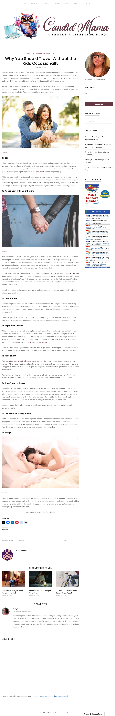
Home (26, 3)
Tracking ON (104, 267)
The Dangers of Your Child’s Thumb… (96, 259)
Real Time (97, 267)
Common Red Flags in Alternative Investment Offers (97, 138)
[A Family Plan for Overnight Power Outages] (40, 579)
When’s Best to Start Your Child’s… (95, 248)
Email (88, 94)
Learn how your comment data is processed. (50, 696)
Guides (65, 3)
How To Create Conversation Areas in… (97, 253)
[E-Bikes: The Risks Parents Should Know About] (68, 579)
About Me (76, 3)
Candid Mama (7, 541)
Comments (20, 541)
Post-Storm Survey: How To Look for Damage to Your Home (98, 145)
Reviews (34, 3)
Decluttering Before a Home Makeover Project (99, 168)
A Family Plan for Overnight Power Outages (40, 592)
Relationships (48, 53)
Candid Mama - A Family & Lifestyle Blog (97, 232)
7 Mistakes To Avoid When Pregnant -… (97, 227)
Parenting (38, 53)
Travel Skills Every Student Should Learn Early (12, 592)
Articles (44, 3)
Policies (87, 3)
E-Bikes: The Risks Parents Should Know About (66, 592)
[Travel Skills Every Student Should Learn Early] (13, 579)
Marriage (30, 53)
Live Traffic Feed (98, 212)
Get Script (90, 267)
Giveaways (55, 3)
